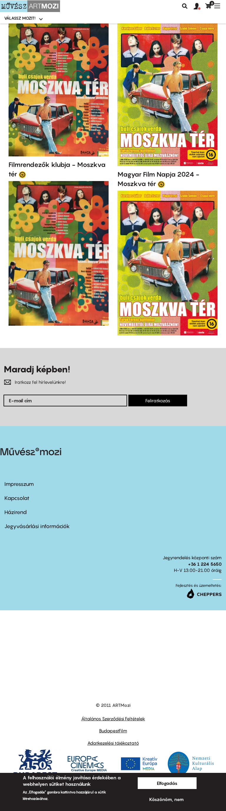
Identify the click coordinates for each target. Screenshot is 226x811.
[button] (199, 6)
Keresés (185, 6)
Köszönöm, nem (166, 799)
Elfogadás (167, 783)
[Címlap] (30, 6)
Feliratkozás (157, 400)
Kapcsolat (16, 498)
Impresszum (19, 484)
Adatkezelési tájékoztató (113, 743)
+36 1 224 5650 (205, 564)
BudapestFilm (113, 730)
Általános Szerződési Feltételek (113, 718)
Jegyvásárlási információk (37, 526)
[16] (22, 174)
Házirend (15, 512)
